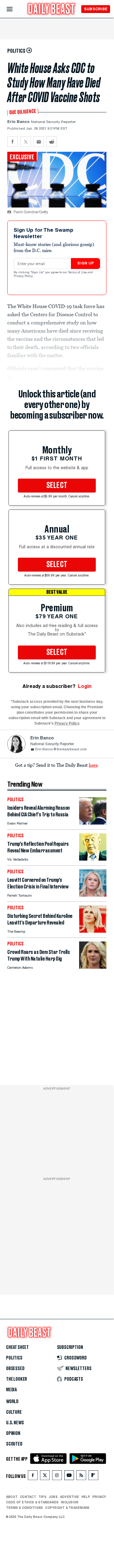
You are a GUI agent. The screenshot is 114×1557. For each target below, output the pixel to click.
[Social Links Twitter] (45, 1476)
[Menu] (15, 9)
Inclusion (69, 1502)
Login (85, 686)
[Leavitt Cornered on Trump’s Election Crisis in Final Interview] (92, 895)
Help (86, 1497)
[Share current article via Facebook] (12, 141)
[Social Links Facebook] (33, 1476)
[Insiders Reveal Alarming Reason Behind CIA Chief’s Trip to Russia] (92, 822)
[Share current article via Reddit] (51, 141)
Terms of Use (78, 272)
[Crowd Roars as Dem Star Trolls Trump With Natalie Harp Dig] (92, 967)
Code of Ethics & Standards (32, 1502)
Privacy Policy (24, 276)
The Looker (16, 1379)
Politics (14, 1358)
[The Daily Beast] (51, 9)
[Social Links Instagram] (57, 1476)
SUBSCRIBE (95, 9)
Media (11, 1389)
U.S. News (15, 1422)
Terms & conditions (24, 1507)
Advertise (69, 1497)
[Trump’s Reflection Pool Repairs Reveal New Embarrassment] (92, 858)
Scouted (14, 1444)
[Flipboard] (93, 1476)
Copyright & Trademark (67, 1507)
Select (57, 486)
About (12, 1497)
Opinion (13, 1433)
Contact (28, 1497)
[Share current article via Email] (38, 141)
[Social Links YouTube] (69, 1476)
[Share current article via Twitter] (25, 141)
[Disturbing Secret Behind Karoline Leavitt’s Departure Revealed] (92, 931)
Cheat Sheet (17, 1347)
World (12, 1401)
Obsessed (15, 1368)
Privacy (99, 1497)
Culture (14, 1412)
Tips (42, 1497)
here (93, 765)
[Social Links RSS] (81, 1476)
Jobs (53, 1497)
